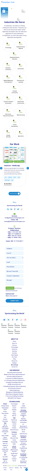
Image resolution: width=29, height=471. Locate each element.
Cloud (23, 431)
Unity (5, 415)
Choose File (10, 288)
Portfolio (14, 353)
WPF (5, 453)
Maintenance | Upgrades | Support (14, 394)
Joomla (14, 424)
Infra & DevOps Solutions (14, 388)
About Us (14, 343)
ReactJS (5, 443)
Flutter (5, 411)
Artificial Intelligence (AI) (23, 415)
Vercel (14, 460)
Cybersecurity (23, 433)
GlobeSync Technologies (12, 465)
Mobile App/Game (9, 161)
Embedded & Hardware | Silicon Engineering (14, 386)
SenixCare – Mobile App (12, 165)
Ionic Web (5, 456)
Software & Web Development (14, 376)
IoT (23, 424)
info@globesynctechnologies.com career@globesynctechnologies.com (14, 218)
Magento (14, 422)
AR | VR (23, 429)
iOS (5, 177)
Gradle (23, 405)
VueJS (5, 447)
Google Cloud (14, 453)
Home (3, 8)
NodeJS (14, 405)
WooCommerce (14, 429)
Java (19, 177)
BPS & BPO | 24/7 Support (14, 398)
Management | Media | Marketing (14, 392)
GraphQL (14, 409)
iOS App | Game (5, 405)
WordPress (14, 420)
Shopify (14, 427)
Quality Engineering (14, 390)
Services (14, 345)
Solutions (14, 351)
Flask (14, 411)
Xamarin (5, 419)
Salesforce (23, 407)
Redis (14, 444)
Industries (14, 349)
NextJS (14, 415)
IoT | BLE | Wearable (19, 161)
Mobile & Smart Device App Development (14, 374)
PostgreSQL (14, 442)
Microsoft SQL (14, 438)
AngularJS (5, 445)
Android (10, 177)
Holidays (14, 363)
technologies (7, 8)
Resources (14, 361)
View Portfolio (13, 193)
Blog (14, 359)
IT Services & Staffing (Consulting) (14, 396)
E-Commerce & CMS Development (14, 378)
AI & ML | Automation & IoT (14, 384)
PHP (5, 433)
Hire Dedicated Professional (14, 372)
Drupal (14, 426)
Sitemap (16, 467)
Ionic (5, 417)
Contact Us (14, 366)
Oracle (14, 440)
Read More (8, 183)
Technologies (14, 347)
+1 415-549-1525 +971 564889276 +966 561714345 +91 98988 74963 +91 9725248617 (14, 235)
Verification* (10, 294)
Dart (12, 180)
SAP (23, 404)
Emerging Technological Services (14, 382)
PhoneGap (5, 421)
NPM (5, 455)
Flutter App (7, 180)
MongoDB (14, 434)
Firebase (14, 458)
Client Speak (14, 355)
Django (14, 413)
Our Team (14, 357)
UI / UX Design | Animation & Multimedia (14, 380)
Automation (23, 422)
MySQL (14, 436)
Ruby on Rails (5, 435)
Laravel (14, 407)
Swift (15, 177)
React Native (5, 413)
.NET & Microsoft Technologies (5, 426)
